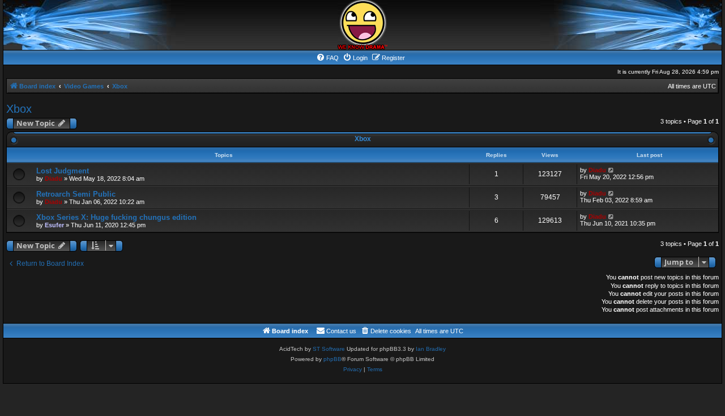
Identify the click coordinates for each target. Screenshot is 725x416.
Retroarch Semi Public (76, 194)
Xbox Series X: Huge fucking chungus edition (116, 217)
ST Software (329, 349)
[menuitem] (327, 58)
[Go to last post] (611, 170)
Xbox (19, 109)
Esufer (54, 225)
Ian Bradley (431, 349)
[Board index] (362, 25)
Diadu (53, 178)
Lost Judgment (62, 171)
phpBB (332, 359)
